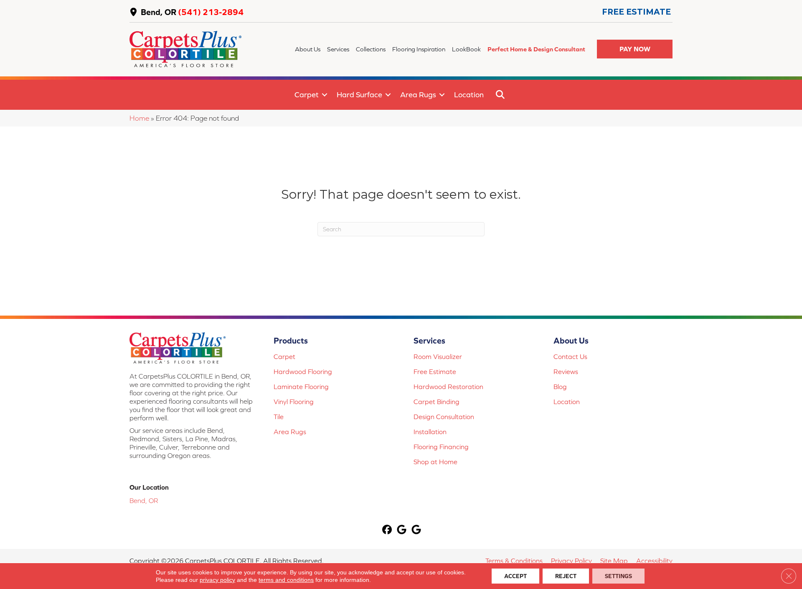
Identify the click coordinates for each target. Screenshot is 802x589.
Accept (515, 576)
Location (469, 94)
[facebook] (387, 530)
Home (139, 118)
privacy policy (217, 579)
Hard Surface (359, 94)
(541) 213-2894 (211, 12)
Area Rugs (418, 94)
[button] (635, 49)
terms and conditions (286, 579)
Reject (565, 576)
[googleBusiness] (402, 530)
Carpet (306, 94)
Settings (618, 576)
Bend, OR (158, 12)
